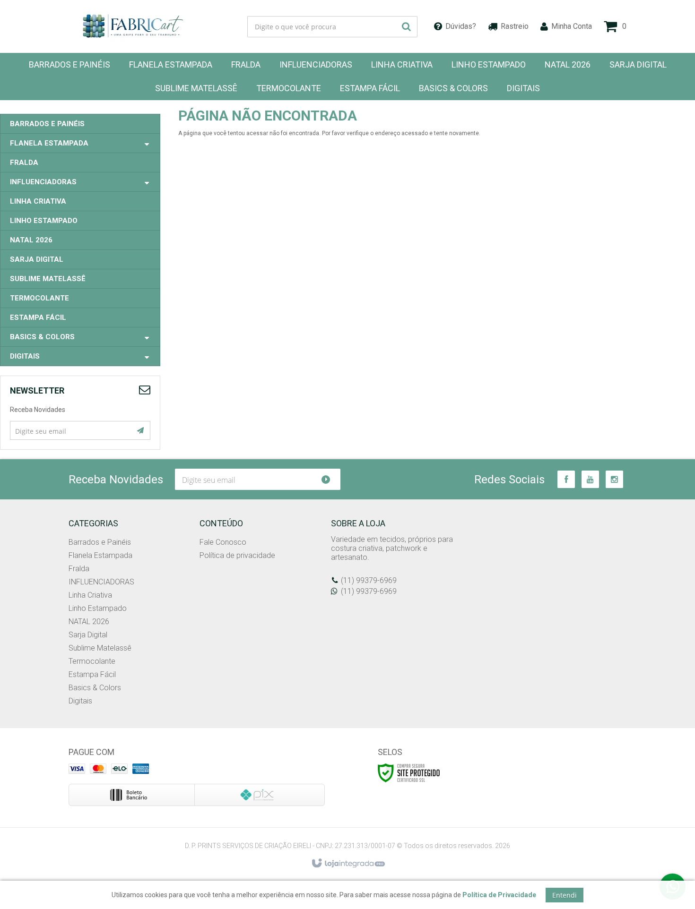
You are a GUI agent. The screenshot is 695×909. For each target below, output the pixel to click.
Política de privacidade (237, 555)
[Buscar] (406, 26)
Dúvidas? (460, 26)
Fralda (79, 568)
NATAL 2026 (89, 621)
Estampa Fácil (92, 674)
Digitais (80, 700)
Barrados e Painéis (100, 542)
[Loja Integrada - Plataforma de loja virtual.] (347, 864)
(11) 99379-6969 (369, 580)
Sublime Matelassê (100, 647)
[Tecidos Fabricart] (133, 26)
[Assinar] (140, 430)
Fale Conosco (223, 542)
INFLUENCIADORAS (101, 581)
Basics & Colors (95, 687)
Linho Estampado (98, 608)
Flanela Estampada (100, 555)
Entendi (564, 895)
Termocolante (92, 661)
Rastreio (515, 26)
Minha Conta (571, 26)
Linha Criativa (90, 595)
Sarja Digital (88, 634)
